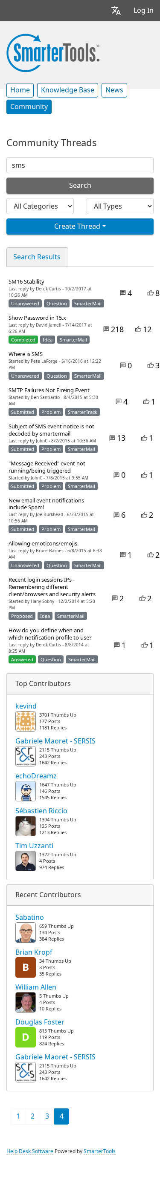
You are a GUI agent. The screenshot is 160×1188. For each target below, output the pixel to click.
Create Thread (77, 226)
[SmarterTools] (52, 52)
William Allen (35, 987)
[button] (116, 10)
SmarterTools (100, 1151)
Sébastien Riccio (41, 811)
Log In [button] (144, 10)
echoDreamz (36, 776)
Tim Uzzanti (34, 846)
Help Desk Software (29, 1151)
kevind (26, 706)
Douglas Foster (39, 1022)
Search (80, 185)
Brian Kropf (33, 952)
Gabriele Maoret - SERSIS (55, 741)
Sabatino (29, 917)
